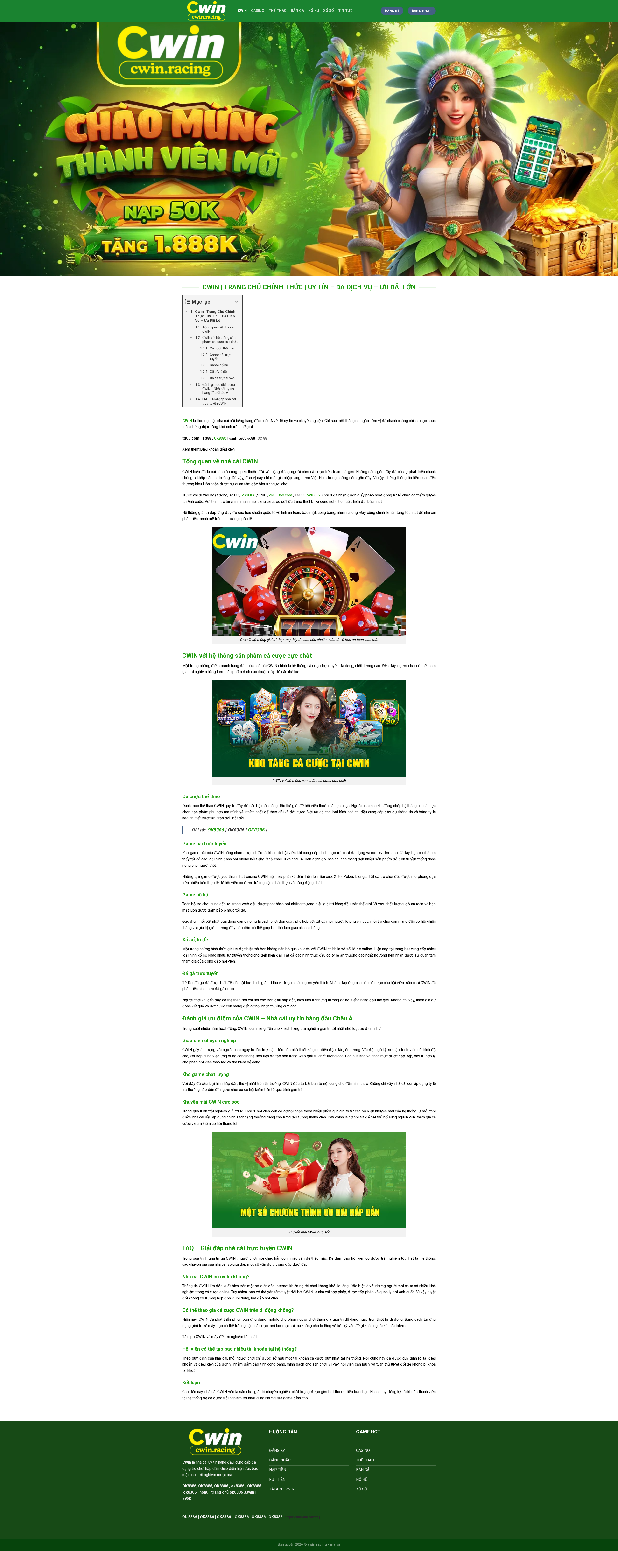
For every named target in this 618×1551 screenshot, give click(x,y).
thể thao (278, 11)
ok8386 (237, 1486)
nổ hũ (313, 11)
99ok (186, 1498)
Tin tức (345, 11)
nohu (203, 1492)
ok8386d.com (280, 495)
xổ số (328, 11)
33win (249, 1492)
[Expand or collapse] (237, 302)
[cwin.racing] (206, 11)
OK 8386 (189, 1517)
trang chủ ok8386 (227, 1492)
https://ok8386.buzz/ (301, 1517)
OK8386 (220, 438)
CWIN (242, 11)
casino (257, 11)
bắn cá (297, 11)
